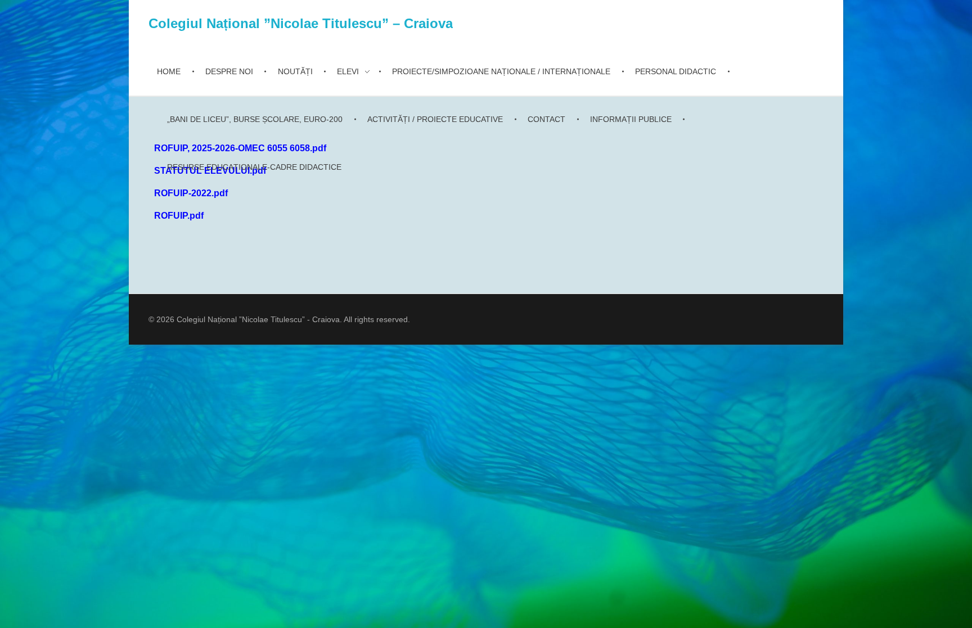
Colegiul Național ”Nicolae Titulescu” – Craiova (300, 23)
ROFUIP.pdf (179, 215)
